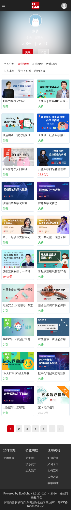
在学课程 (23, 64)
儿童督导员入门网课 (15, 169)
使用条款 (8, 458)
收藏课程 (51, 64)
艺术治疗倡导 (46, 407)
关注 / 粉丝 (24, 71)
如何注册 (53, 458)
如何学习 (53, 464)
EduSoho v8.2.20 (29, 493)
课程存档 (36, 497)
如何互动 (53, 470)
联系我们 (30, 464)
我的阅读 (39, 71)
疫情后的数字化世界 (15, 203)
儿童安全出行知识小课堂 (18, 305)
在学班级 (37, 64)
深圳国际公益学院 (37, 502)
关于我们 (30, 458)
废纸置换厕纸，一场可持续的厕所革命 (26, 271)
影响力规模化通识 (14, 101)
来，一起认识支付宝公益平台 (20, 237)
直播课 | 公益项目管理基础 (54, 101)
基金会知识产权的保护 (52, 305)
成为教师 (53, 477)
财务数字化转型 (47, 203)
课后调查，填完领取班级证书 (20, 135)
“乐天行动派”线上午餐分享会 (20, 373)
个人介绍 (9, 64)
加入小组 (9, 71)
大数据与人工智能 (14, 407)
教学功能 (53, 483)
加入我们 (30, 470)
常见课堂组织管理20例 (52, 271)
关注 (28, 52)
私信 (43, 52)
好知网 (64, 493)
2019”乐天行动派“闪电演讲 (19, 339)
